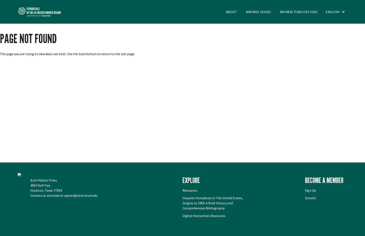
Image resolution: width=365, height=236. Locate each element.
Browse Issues (258, 12)
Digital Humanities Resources (203, 216)
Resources (189, 190)
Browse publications (299, 12)
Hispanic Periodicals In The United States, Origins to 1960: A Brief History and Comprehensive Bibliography (212, 203)
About (231, 12)
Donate (310, 198)
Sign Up (310, 190)
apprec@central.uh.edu (80, 195)
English (333, 12)
